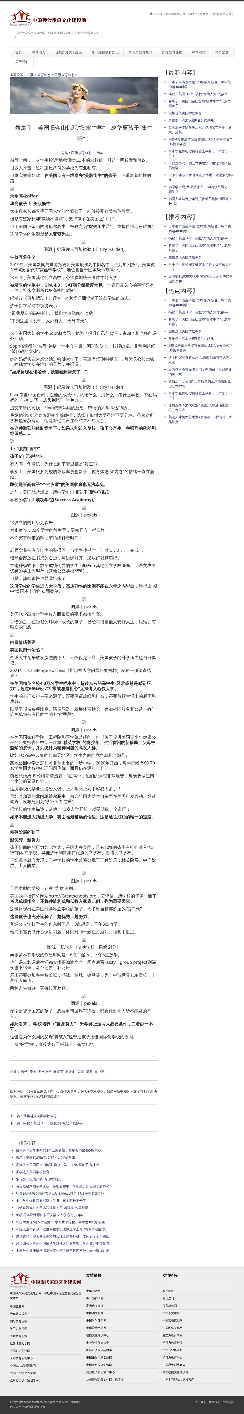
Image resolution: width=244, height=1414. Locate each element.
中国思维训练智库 (174, 1365)
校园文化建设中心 (97, 1335)
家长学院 (168, 1291)
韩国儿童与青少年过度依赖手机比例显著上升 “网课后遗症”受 (61, 1229)
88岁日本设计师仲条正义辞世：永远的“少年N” (50, 1215)
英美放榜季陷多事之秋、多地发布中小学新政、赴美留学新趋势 (62, 1186)
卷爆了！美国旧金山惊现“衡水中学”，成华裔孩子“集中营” (58, 1164)
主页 (30, 74)
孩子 (24, 1071)
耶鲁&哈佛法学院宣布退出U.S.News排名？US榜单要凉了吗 (60, 1193)
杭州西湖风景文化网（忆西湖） (106, 1380)
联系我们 (214, 1402)
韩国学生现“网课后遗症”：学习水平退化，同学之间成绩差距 (60, 1222)
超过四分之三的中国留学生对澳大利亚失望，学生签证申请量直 (62, 1243)
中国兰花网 (17, 1306)
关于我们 (200, 1402)
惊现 (80, 1071)
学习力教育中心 (173, 1357)
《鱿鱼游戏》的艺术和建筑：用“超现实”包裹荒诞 (52, 1207)
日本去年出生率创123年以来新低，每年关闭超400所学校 (58, 1150)
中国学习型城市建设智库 (178, 1380)
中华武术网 (93, 1291)
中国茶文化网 (171, 1313)
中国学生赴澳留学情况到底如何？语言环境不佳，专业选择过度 (62, 1250)
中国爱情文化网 (96, 1328)
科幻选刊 (168, 1298)
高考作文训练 (94, 1306)
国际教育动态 (64, 74)
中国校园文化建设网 (175, 1372)
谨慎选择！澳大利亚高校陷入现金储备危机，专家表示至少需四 (62, 1236)
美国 (33, 1071)
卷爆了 (58, 1071)
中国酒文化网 (94, 1313)
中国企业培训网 (173, 1350)
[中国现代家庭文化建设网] (48, 18)
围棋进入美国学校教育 (40, 1116)
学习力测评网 (18, 1328)
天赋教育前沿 (18, 1336)
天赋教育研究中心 (21, 1358)
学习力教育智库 (173, 1343)
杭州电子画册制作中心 (100, 1372)
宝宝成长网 (170, 1306)
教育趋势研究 (94, 1298)
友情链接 (228, 1402)
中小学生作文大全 (97, 1343)
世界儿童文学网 (20, 1343)
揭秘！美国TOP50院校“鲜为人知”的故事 (53, 1123)
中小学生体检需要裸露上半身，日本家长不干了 (51, 1200)
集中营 (99, 1071)
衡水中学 (44, 1071)
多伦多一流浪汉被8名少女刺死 (38, 1179)
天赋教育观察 (18, 1314)
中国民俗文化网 (173, 1328)
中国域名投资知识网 (99, 1365)
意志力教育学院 (173, 1335)
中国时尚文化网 (20, 1351)
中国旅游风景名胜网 (99, 1357)
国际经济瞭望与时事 (99, 1350)
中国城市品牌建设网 (23, 1365)
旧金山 (70, 1071)
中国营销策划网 (173, 1320)
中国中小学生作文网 (23, 1373)
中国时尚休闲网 (96, 1320)
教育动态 (44, 74)
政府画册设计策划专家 (24, 1380)
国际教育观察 (18, 1321)
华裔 (89, 1071)
